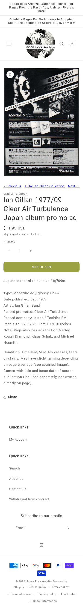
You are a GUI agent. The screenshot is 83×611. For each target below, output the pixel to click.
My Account (18, 439)
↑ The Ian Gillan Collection (45, 186)
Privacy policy (60, 587)
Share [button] (12, 397)
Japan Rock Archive (39, 581)
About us (16, 478)
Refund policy (37, 587)
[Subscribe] (67, 528)
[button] (9, 44)
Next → (74, 186)
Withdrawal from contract (29, 499)
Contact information (44, 601)
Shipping (8, 234)
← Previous (12, 186)
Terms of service (21, 594)
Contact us (17, 489)
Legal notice (69, 594)
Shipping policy (47, 594)
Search (14, 468)
